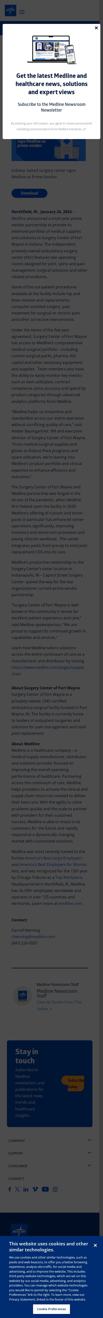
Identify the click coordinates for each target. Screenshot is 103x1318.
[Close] (96, 28)
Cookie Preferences (51, 1309)
